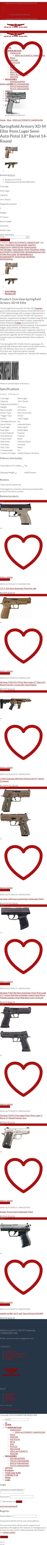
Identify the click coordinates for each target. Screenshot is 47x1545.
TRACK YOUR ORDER (14, 1356)
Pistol (26, 249)
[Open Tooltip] (22, 466)
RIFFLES (13, 1446)
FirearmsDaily (21, 245)
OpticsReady (18, 249)
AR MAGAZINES (17, 1458)
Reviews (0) (10, 293)
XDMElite (30, 256)
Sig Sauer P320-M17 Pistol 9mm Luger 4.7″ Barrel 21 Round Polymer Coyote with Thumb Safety (22, 683)
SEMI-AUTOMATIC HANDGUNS (28, 120)
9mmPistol (10, 245)
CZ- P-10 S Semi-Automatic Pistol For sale (18, 588)
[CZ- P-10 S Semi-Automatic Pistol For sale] (15, 525)
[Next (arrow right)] (3, 1544)
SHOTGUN (15, 1439)
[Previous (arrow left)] (1, 1544)
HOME (8, 1424)
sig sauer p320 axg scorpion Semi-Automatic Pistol (22, 899)
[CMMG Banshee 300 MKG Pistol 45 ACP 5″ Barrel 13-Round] (11, 171)
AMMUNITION (11, 1394)
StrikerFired (20, 256)
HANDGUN (5, 247)
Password (5, 1496)
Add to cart (5, 240)
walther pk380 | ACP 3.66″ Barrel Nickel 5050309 (21, 1313)
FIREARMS (9, 1396)
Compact (38, 308)
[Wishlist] (1, 528)
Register (4, 1537)
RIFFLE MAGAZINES (19, 1463)
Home (2, 120)
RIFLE (12, 1434)
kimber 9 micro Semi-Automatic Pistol (16, 1212)
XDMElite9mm (6, 259)
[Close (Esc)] (1, 1542)
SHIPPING (9, 1359)
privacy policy (9, 1532)
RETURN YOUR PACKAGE (15, 1354)
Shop (9, 120)
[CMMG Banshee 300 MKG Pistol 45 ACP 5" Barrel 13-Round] (15, 715)
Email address (6, 1516)
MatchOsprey (30, 247)
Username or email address (12, 1489)
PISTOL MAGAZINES (19, 84)
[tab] (26, 291)
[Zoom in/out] (3, 1542)
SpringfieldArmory (25, 254)
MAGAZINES (10, 1399)
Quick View (5, 579)
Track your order (13, 1472)
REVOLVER (15, 1449)
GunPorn (32, 245)
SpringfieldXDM (7, 256)
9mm (2, 245)
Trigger (18, 323)
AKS (12, 1444)
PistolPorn (34, 249)
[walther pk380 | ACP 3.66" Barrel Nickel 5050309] (15, 1250)
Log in (19, 1502)
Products (9, 1470)
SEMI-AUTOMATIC (19, 1451)
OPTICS (8, 1401)
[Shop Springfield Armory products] (9, 379)
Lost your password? (9, 1506)
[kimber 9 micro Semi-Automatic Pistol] (15, 1148)
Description (10, 291)
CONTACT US (11, 1352)
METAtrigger (6, 249)
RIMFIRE (14, 1437)
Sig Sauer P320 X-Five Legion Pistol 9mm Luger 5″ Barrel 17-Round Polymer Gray (21, 1116)
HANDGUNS (17, 247)
